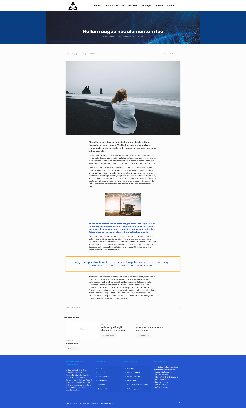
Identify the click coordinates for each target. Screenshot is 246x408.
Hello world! (72, 343)
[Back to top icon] (179, 402)
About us (101, 372)
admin (79, 54)
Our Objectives (103, 376)
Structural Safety (133, 376)
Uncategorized (108, 36)
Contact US (102, 389)
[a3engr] (72, 5)
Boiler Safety (132, 381)
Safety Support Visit (134, 389)
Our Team (102, 385)
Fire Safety (131, 368)
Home (100, 368)
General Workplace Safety (137, 385)
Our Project (102, 381)
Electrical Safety (133, 372)
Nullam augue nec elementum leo (130, 36)
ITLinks (114, 403)
